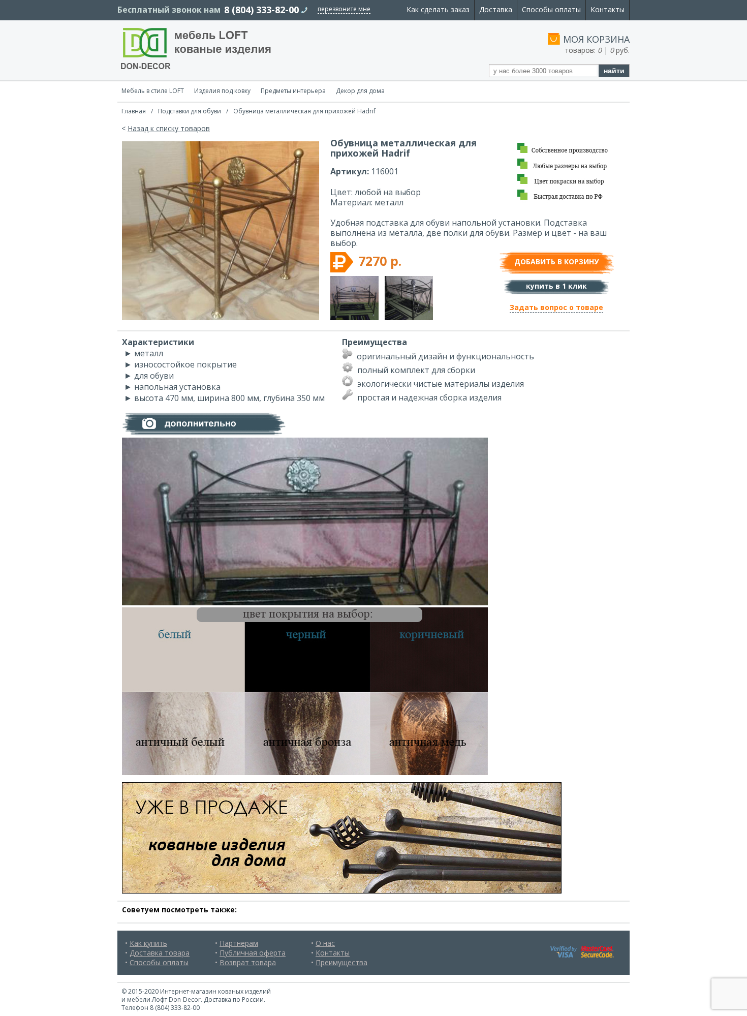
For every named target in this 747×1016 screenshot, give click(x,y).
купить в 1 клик (556, 286)
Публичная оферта (253, 953)
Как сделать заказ (438, 9)
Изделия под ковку (222, 90)
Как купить (148, 943)
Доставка (495, 9)
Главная (133, 111)
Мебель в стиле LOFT (152, 90)
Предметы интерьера (293, 90)
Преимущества (341, 962)
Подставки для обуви (189, 111)
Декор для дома (360, 90)
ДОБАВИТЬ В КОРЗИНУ (556, 261)
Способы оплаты (551, 9)
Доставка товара (160, 953)
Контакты (607, 9)
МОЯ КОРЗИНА (596, 39)
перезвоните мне (344, 9)
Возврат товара (248, 962)
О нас (325, 943)
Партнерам (239, 943)
